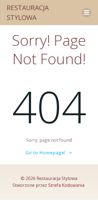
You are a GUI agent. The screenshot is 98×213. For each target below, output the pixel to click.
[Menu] (86, 12)
